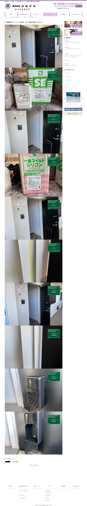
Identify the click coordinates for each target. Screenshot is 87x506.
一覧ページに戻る (33, 465)
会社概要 (63, 486)
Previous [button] (64, 98)
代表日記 (67, 87)
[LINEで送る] (15, 461)
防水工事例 (68, 80)
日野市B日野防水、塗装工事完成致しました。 (73, 42)
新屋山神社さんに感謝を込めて (71, 64)
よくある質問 (22, 497)
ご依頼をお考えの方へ (23, 486)
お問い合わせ (76, 486)
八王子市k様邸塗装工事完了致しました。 (72, 49)
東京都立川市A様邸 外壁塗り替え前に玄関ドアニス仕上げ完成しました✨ (73, 55)
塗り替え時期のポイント (23, 491)
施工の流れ (21, 495)
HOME (6, 17)
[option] (73, 98)
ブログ (9, 17)
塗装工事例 (68, 76)
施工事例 (13, 17)
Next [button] (82, 98)
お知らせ (67, 84)
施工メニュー (37, 486)
